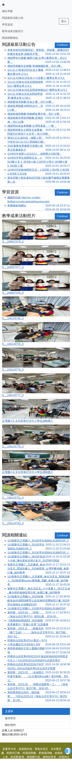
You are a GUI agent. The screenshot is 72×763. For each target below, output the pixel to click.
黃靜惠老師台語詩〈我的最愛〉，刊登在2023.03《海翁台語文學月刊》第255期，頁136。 (38, 696)
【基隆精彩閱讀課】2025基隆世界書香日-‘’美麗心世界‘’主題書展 (38, 623)
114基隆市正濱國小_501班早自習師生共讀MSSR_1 (38, 553)
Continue (62, 44)
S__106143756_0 (13, 318)
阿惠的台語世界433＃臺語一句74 (38, 641)
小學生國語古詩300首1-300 (38, 645)
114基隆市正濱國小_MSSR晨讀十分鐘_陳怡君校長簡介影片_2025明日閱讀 (38, 559)
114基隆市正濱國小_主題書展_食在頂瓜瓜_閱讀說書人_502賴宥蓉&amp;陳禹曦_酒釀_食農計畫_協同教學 (38, 580)
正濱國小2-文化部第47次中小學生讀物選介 (27, 472)
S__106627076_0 (13, 292)
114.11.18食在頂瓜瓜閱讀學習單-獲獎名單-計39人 (38, 96)
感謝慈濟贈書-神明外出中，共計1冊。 (38, 107)
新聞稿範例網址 (38, 206)
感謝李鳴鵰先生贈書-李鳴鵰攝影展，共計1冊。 (38, 66)
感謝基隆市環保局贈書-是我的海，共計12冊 (38, 119)
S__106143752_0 (13, 523)
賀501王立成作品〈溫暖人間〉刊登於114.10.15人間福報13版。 (38, 140)
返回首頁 (10, 718)
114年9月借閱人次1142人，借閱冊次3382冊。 (38, 154)
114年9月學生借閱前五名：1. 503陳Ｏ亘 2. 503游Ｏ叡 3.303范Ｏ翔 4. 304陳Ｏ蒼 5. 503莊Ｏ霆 (38, 161)
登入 (63, 21)
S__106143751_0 (13, 497)
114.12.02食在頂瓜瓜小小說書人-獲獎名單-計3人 (38, 78)
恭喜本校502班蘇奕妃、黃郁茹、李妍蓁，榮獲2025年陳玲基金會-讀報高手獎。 (38, 52)
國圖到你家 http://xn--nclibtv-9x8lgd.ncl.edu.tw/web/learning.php (38, 200)
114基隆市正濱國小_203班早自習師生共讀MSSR (38, 609)
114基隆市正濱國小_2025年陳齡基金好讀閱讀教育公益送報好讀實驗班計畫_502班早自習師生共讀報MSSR (38, 600)
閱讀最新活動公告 (12, 17)
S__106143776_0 (13, 369)
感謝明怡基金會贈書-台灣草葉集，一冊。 (38, 126)
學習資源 (7, 24)
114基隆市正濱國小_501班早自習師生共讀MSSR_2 (38, 546)
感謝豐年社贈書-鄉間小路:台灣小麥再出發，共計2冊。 (38, 60)
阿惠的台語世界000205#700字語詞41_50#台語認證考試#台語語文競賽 (38, 666)
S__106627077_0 (13, 267)
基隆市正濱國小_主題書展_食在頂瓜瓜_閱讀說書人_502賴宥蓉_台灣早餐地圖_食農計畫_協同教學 (38, 568)
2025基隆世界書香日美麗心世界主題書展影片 (38, 147)
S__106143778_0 (13, 446)
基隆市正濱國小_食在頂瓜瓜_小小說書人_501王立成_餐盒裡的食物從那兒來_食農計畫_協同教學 (38, 591)
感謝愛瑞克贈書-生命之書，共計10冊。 (38, 102)
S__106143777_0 (13, 395)
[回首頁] (12, 4)
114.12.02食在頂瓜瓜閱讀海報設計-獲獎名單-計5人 (38, 84)
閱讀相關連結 (10, 37)
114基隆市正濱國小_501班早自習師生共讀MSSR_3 (38, 541)
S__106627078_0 (13, 241)
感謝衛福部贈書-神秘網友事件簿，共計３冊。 (38, 114)
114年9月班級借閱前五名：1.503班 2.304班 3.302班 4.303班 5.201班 (38, 171)
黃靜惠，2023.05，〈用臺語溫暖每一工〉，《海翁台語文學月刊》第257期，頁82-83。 (38, 686)
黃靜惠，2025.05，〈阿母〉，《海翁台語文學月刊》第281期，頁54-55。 (38, 615)
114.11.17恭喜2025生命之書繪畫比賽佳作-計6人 (38, 72)
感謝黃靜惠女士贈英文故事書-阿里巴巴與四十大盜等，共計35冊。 (38, 132)
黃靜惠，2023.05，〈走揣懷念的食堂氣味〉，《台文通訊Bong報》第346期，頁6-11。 (38, 676)
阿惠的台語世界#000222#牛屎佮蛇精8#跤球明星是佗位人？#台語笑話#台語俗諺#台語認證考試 (38, 659)
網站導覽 (7, 11)
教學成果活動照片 (12, 31)
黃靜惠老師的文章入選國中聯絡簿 (38, 650)
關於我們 (10, 725)
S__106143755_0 (13, 344)
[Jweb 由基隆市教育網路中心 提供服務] (68, 751)
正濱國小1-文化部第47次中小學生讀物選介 (27, 420)
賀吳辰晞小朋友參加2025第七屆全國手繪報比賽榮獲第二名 (38, 179)
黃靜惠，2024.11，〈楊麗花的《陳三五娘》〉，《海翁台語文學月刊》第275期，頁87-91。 (38, 632)
